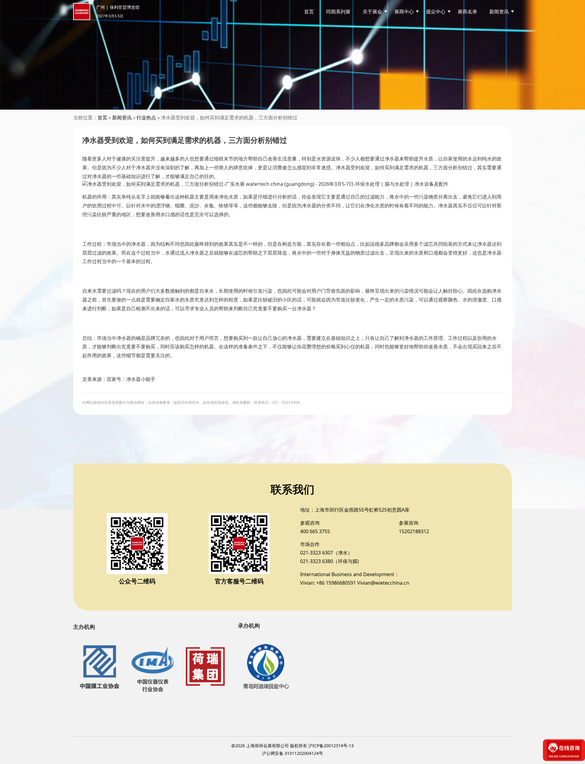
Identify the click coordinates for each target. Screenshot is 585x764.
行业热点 (146, 117)
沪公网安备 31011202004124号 (292, 753)
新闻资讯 (122, 117)
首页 (309, 11)
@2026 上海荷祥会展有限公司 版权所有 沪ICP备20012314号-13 (292, 745)
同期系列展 (338, 11)
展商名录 (467, 11)
